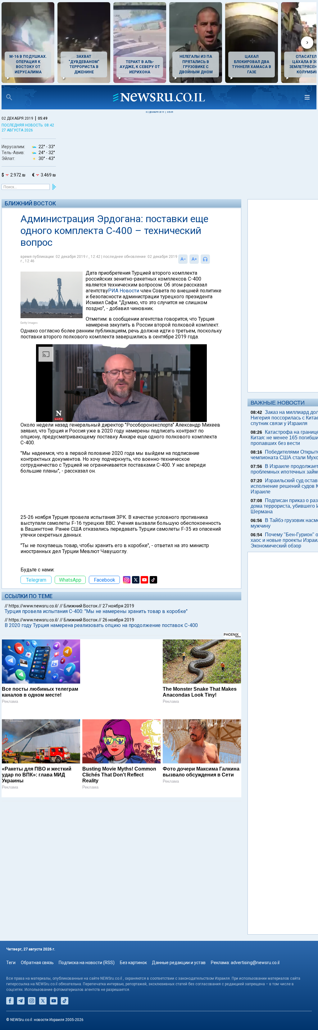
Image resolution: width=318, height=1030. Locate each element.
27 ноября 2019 (118, 605)
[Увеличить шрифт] (194, 259)
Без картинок (133, 962)
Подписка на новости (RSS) (87, 962)
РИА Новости (123, 291)
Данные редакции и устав (179, 962)
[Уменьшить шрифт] (183, 259)
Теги (11, 962)
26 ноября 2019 (118, 619)
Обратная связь (37, 962)
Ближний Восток (30, 203)
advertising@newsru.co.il (255, 962)
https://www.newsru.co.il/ (34, 605)
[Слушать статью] (211, 259)
